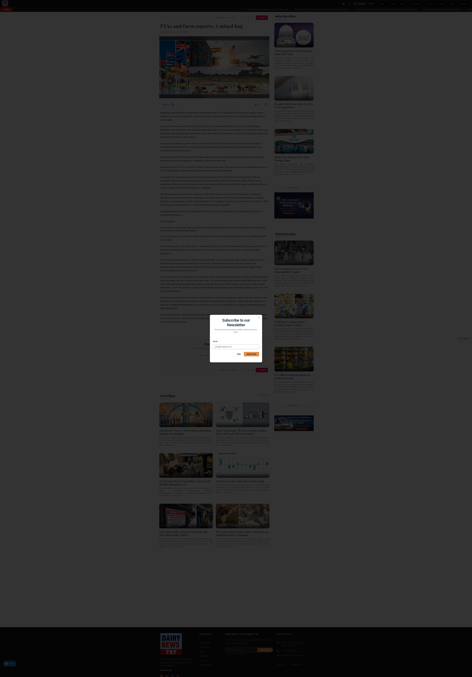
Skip (239, 354)
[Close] (259, 318)
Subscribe (251, 354)
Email (215, 341)
